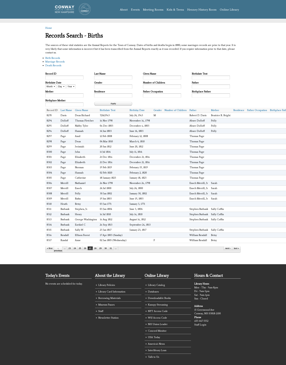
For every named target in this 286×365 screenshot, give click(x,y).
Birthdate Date (53, 82)
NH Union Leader (157, 324)
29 (100, 248)
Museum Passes (106, 304)
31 (111, 248)
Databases (153, 291)
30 (105, 248)
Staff (100, 311)
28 (95, 248)
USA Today (154, 337)
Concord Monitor (157, 330)
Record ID (50, 73)
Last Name (100, 73)
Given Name (149, 73)
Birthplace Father (201, 91)
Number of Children (154, 82)
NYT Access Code (158, 311)
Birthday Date (137, 110)
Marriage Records (55, 61)
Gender (98, 82)
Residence (99, 91)
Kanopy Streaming (158, 304)
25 (80, 248)
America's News (156, 343)
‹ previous (58, 249)
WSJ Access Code (157, 317)
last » (236, 248)
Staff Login (200, 324)
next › (228, 248)
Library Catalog (156, 285)
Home (48, 27)
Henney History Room (201, 9)
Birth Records (52, 58)
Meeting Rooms (153, 9)
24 (75, 248)
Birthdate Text (199, 73)
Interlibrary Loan (157, 350)
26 (85, 248)
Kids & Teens (175, 9)
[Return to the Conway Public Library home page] (71, 13)
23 (70, 248)
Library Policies (106, 285)
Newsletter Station (108, 317)
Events (135, 9)
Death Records (53, 65)
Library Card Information (111, 291)
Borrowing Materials (109, 298)
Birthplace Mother (55, 100)
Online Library (229, 9)
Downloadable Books (159, 298)
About (124, 9)
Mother (49, 91)
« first (49, 248)
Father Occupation (153, 91)
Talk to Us (153, 356)
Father (195, 82)
